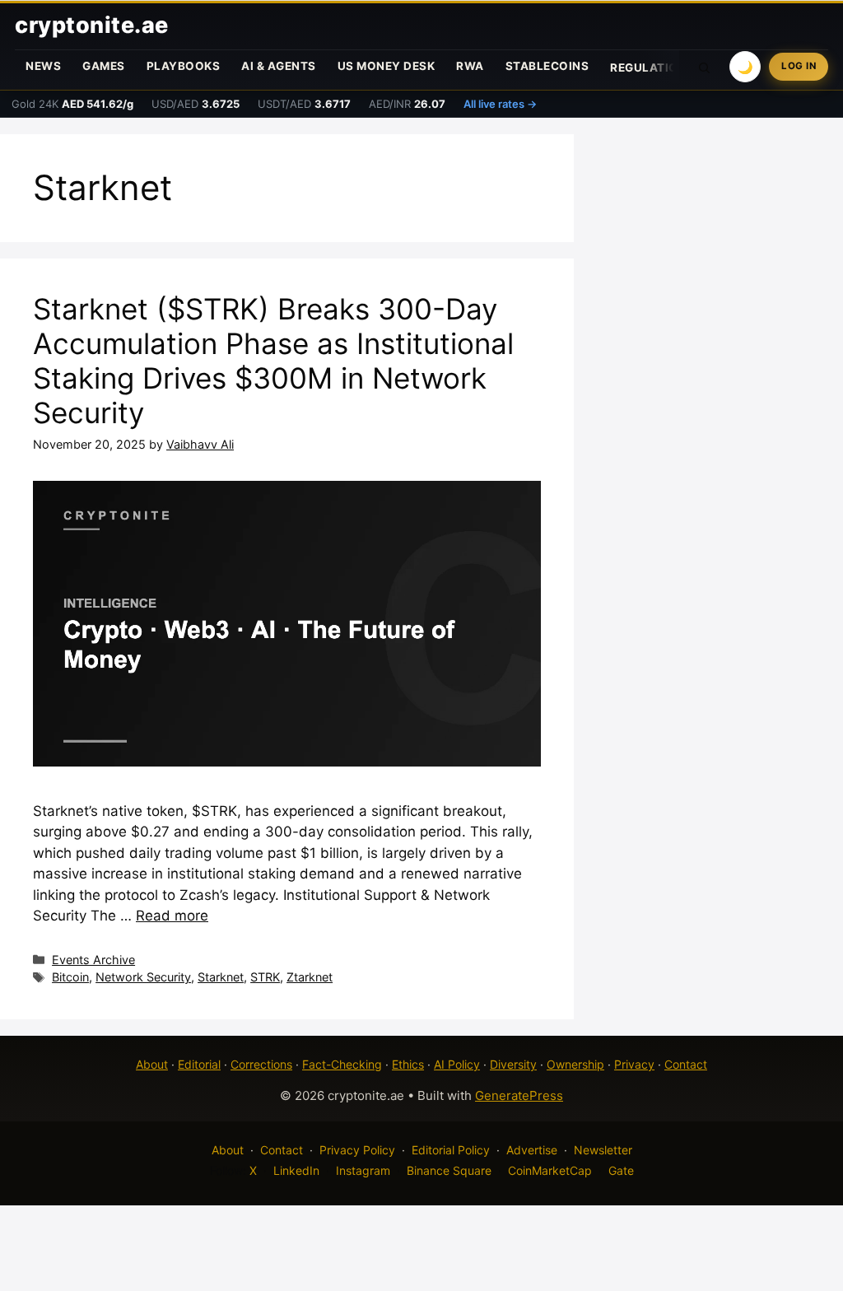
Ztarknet (309, 977)
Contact (685, 1064)
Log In (798, 66)
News (43, 65)
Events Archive (93, 960)
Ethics (408, 1064)
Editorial (199, 1064)
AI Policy (457, 1064)
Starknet (221, 977)
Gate (621, 1170)
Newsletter (603, 1150)
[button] (705, 66)
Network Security (143, 977)
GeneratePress (519, 1095)
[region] (214, 1171)
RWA (470, 65)
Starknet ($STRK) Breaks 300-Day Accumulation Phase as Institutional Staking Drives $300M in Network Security (273, 360)
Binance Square (449, 1170)
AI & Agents (278, 65)
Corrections (261, 1064)
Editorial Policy (451, 1150)
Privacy (634, 1064)
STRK (265, 977)
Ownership (575, 1064)
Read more (172, 915)
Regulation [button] (648, 67)
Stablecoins (547, 65)
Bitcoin (70, 977)
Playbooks (184, 65)
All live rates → (500, 103)
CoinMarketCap (550, 1170)
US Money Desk (386, 65)
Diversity (513, 1064)
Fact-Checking (342, 1064)
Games (103, 65)
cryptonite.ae (92, 25)
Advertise (531, 1150)
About (152, 1064)
